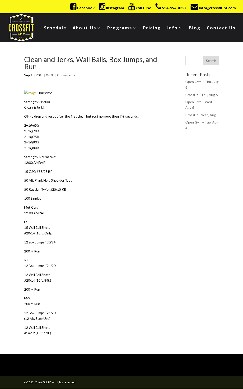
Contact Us (221, 28)
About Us (84, 28)
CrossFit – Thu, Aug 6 (201, 95)
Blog (195, 28)
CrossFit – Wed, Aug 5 (202, 115)
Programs (119, 28)
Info (172, 28)
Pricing (152, 28)
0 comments (66, 75)
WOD (50, 75)
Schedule (55, 28)
